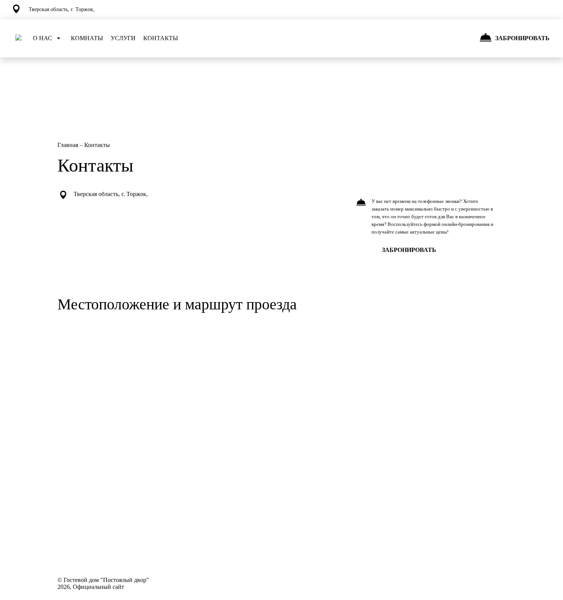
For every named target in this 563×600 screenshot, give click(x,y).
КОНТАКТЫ (160, 38)
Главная (68, 145)
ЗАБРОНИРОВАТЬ (409, 250)
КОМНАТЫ (87, 38)
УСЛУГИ (123, 38)
